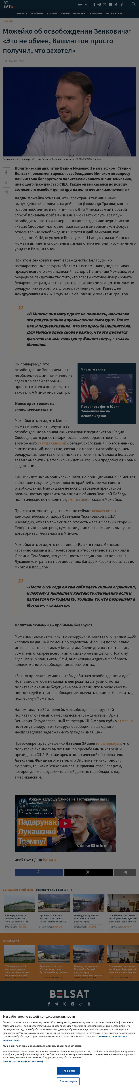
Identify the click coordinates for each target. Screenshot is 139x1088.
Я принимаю (68, 1070)
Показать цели (68, 1081)
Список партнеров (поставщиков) (23, 1061)
